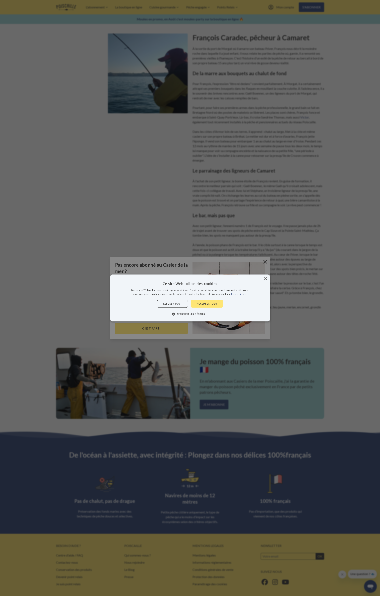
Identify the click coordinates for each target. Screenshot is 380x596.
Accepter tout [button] (207, 303)
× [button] (265, 278)
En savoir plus (239, 294)
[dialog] (190, 297)
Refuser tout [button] (172, 303)
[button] (190, 314)
